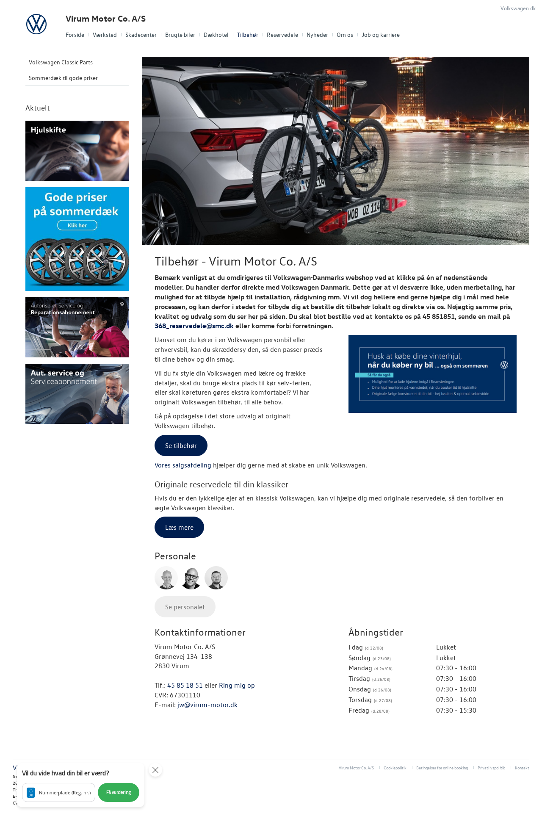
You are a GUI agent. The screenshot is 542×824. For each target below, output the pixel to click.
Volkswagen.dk (518, 7)
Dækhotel (216, 34)
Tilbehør (247, 34)
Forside (75, 34)
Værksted (105, 34)
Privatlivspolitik (491, 767)
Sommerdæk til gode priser (63, 78)
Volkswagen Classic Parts (61, 62)
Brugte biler (180, 34)
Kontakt (522, 767)
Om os (345, 34)
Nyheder (317, 34)
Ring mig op (237, 685)
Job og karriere (381, 34)
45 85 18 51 (185, 685)
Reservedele (282, 34)
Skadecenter (141, 34)
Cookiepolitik (395, 767)
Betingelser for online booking (442, 767)
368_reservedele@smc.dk (194, 325)
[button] (80, 785)
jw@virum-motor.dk (207, 704)
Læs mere (179, 527)
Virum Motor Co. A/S (106, 18)
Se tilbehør (181, 445)
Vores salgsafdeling (183, 465)
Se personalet (185, 607)
